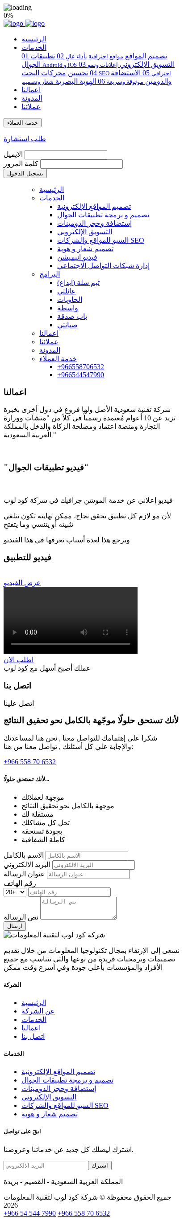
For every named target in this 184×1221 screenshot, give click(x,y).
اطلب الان (18, 659)
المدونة (31, 98)
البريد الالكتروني (27, 864)
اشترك (100, 1165)
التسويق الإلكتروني (84, 232)
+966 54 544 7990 (30, 1213)
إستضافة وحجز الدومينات (94, 223)
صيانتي (67, 325)
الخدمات (33, 47)
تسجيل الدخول (25, 173)
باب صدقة (72, 316)
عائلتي (66, 291)
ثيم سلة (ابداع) (78, 282)
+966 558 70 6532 (84, 1213)
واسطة (67, 308)
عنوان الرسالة (24, 874)
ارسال (14, 926)
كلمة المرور (21, 163)
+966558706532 (80, 366)
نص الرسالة (21, 917)
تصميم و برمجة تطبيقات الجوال (103, 215)
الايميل (13, 154)
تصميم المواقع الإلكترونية (94, 206)
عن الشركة (38, 1011)
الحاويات (69, 299)
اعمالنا (31, 90)
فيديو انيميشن (77, 257)
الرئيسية (33, 39)
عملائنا (31, 106)
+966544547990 (80, 375)
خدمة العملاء (58, 358)
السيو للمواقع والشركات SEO (100, 240)
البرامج (49, 274)
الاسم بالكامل (24, 855)
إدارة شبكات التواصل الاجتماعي (103, 265)
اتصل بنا (33, 1036)
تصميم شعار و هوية (85, 248)
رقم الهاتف (20, 883)
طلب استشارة (25, 138)
